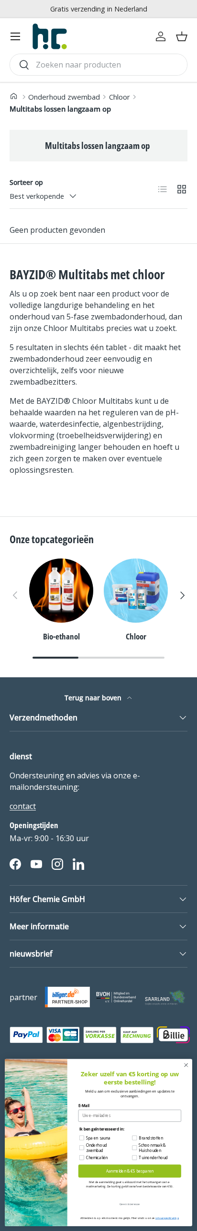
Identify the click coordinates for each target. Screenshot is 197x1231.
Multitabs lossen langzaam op (60, 109)
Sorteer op (26, 182)
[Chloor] (136, 591)
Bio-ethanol (61, 636)
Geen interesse (130, 1204)
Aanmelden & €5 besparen (129, 1171)
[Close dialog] (186, 1065)
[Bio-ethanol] (61, 591)
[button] (181, 36)
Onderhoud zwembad (64, 97)
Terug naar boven (94, 697)
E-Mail (83, 1105)
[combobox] (98, 64)
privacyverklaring (167, 1218)
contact (23, 806)
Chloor (119, 97)
